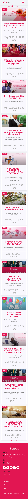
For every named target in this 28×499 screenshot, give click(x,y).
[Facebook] (4, 467)
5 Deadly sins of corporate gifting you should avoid (14, 132)
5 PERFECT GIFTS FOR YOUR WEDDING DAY (14, 209)
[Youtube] (17, 467)
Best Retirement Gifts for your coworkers (14, 97)
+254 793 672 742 (9, 460)
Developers (6, 481)
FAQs (5, 488)
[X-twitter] (7, 467)
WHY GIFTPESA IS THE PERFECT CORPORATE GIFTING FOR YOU (14, 351)
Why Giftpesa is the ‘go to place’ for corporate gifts (14, 26)
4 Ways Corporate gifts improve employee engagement (14, 62)
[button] (23, 2)
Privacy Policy (7, 474)
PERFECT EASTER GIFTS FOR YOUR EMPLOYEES (14, 314)
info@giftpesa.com (10, 463)
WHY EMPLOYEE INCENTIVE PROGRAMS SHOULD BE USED (14, 171)
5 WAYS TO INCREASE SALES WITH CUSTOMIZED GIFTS (14, 387)
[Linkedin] (11, 467)
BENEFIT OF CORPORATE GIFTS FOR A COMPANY (14, 278)
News (5, 484)
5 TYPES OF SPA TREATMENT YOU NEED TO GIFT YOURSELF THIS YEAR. (14, 424)
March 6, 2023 (14, 6)
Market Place (7, 477)
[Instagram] (14, 467)
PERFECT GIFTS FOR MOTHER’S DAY (14, 243)
